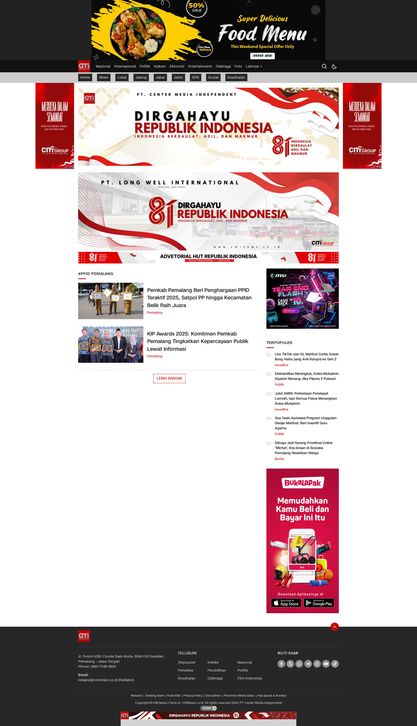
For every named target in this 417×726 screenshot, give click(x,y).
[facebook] (281, 664)
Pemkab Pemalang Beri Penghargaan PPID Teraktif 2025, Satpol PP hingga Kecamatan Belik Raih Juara (199, 298)
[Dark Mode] (334, 66)
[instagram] (317, 664)
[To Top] (335, 627)
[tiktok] (335, 664)
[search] (324, 66)
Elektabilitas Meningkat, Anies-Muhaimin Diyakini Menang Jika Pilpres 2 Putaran (307, 376)
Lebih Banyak (169, 378)
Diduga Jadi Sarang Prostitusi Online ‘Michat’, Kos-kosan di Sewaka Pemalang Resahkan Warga (304, 448)
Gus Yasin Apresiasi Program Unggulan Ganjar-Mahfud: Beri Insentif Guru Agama (305, 423)
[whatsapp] (299, 664)
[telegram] (308, 664)
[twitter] (290, 664)
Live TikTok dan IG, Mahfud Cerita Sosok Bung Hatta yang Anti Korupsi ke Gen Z (307, 357)
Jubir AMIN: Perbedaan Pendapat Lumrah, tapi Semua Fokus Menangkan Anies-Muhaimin (306, 398)
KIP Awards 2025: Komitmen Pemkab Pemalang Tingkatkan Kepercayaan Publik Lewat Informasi (197, 341)
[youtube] (326, 664)
